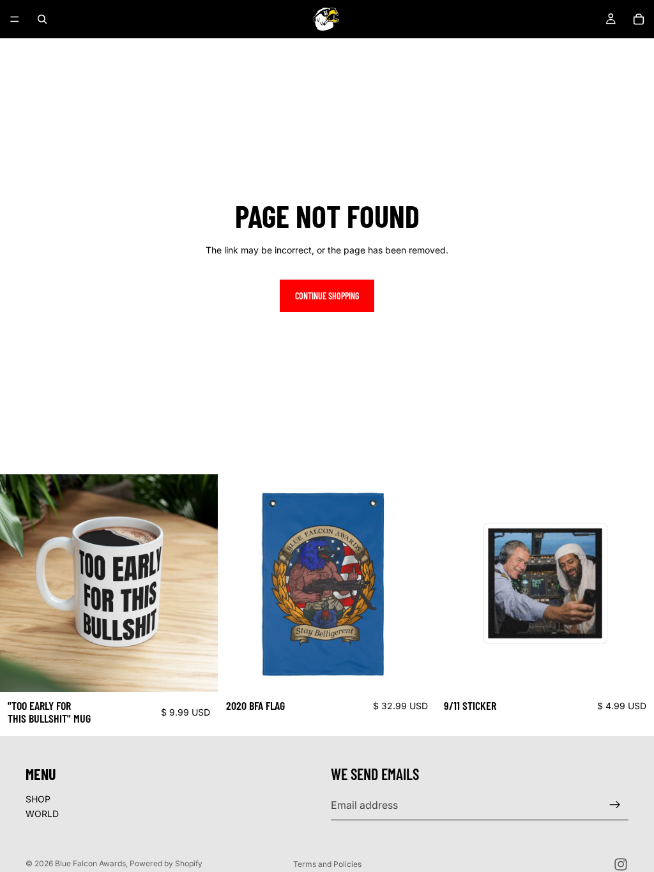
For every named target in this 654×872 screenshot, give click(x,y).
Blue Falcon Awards (90, 863)
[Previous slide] (19, 583)
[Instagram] (620, 864)
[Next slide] (198, 583)
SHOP (38, 798)
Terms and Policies (327, 864)
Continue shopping (327, 295)
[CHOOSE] (197, 672)
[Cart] (639, 19)
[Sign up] (615, 805)
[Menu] (14, 19)
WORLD (42, 813)
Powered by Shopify (166, 863)
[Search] (42, 19)
